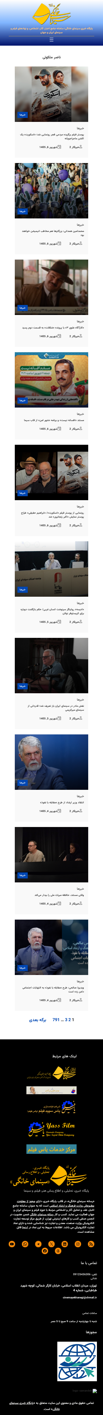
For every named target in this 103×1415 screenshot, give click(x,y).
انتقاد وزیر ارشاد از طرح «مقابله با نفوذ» (62, 803)
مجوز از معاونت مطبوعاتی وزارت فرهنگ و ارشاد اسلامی (55, 1203)
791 (56, 1020)
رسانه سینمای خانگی (42, 1214)
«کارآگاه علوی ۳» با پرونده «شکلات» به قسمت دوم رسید (53, 328)
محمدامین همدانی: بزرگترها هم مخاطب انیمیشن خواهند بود (53, 233)
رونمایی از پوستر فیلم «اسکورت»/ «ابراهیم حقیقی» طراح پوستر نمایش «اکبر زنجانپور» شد (52, 515)
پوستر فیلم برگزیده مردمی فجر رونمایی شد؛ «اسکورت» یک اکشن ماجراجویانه (52, 137)
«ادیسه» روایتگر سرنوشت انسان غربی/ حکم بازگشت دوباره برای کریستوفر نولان (52, 611)
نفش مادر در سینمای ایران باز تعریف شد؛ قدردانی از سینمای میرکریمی (56, 708)
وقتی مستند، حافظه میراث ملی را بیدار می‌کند (59, 895)
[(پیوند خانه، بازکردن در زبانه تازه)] (51, 14)
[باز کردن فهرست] (51, 39)
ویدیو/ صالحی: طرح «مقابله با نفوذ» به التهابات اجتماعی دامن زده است (53, 990)
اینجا (25, 1227)
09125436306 (82, 1275)
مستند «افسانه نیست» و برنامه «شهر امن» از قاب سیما (54, 420)
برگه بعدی (37, 1020)
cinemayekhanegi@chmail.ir (80, 1298)
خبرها (23, 115)
